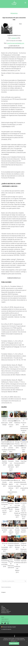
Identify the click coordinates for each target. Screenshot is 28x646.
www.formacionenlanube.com (15, 43)
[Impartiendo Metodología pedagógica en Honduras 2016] (4, 437)
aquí (16, 641)
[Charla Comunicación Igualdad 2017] (17, 456)
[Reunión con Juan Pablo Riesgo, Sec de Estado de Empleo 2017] (17, 499)
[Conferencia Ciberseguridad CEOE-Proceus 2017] (11, 414)
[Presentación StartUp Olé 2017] (23, 523)
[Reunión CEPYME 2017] (4, 456)
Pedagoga (3, 607)
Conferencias (3, 608)
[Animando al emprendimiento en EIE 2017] (11, 499)
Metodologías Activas (5, 612)
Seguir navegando (14, 643)
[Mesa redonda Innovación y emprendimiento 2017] (23, 475)
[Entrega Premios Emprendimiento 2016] (17, 437)
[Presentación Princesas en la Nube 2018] (4, 556)
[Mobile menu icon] (25, 3)
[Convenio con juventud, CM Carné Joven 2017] (11, 456)
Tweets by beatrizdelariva (6, 587)
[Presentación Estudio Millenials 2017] (4, 475)
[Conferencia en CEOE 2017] (4, 523)
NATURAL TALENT (5, 610)
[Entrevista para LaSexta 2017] (11, 523)
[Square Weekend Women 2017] (17, 539)
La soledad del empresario (6, 629)
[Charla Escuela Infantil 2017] (17, 523)
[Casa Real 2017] (23, 456)
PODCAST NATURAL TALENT (9, 627)
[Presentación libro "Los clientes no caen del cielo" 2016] (23, 437)
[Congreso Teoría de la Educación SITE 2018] (23, 539)
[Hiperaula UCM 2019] (23, 556)
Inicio (2, 606)
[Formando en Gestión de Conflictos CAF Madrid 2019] (17, 556)
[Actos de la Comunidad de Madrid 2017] (4, 539)
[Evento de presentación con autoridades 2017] (17, 475)
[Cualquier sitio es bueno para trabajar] (4, 414)
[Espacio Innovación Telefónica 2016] (17, 414)
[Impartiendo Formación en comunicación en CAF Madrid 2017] (4, 498)
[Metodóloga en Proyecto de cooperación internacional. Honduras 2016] (23, 414)
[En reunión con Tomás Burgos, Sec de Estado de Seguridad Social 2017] (23, 499)
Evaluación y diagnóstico (6, 611)
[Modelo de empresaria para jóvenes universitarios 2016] (11, 437)
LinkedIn (13, 38)
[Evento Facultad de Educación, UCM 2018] (11, 555)
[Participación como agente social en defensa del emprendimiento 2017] (11, 475)
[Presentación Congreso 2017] (11, 539)
